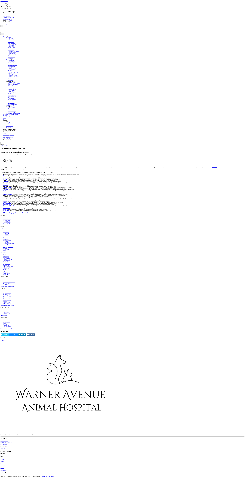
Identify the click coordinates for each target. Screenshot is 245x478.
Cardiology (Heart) (12, 96)
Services (5, 36)
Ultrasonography (11, 98)
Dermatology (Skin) (12, 95)
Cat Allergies (10, 38)
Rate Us (2, 453)
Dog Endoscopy (11, 66)
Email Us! (3, 448)
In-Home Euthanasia (12, 82)
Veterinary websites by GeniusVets (48, 476)
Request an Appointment (5, 23)
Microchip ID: (6, 201)
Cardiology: (5, 181)
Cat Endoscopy (11, 45)
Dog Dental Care (11, 62)
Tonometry (10, 97)
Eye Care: (5, 190)
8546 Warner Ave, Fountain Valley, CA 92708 (8, 17)
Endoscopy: (5, 189)
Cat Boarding (11, 85)
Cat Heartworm (11, 48)
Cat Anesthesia (11, 39)
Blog (4, 119)
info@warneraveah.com (8, 19)
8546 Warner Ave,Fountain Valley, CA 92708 (6, 441)
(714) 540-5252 (9, 20)
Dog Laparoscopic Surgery (13, 72)
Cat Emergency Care (12, 44)
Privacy (2, 468)
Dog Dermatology (12, 63)
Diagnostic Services (12, 89)
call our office (214, 167)
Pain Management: (7, 203)
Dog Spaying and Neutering (14, 76)
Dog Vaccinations (11, 78)
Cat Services (8, 37)
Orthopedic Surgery (12, 111)
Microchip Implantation (13, 84)
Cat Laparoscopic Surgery (13, 51)
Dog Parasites (11, 74)
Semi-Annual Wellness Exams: (9, 205)
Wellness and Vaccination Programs (13, 113)
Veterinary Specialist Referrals (14, 83)
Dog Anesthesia (11, 61)
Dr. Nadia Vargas (6, 220)
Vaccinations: (6, 210)
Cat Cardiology (11, 40)
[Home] (6, 9)
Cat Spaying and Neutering (13, 54)
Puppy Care (10, 80)
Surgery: (5, 209)
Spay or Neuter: (6, 208)
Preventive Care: (6, 204)
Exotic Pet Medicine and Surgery (12, 100)
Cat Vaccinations (11, 57)
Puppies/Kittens (11, 103)
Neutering (10, 109)
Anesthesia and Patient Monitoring (13, 86)
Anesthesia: (5, 175)
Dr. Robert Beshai (6, 218)
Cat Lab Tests (11, 50)
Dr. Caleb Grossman (7, 219)
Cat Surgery (10, 55)
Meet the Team (9, 116)
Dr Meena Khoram (7, 222)
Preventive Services (10, 105)
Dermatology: (6, 185)
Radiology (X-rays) (12, 92)
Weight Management (12, 104)
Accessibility (3, 470)
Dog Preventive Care (12, 75)
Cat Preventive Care (12, 53)
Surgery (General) (11, 107)
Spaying (9, 108)
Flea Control (10, 93)
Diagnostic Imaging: (7, 187)
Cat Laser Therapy (12, 52)
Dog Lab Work (11, 70)
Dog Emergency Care (12, 65)
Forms (4, 118)
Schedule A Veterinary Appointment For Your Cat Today (15, 213)
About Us (5, 115)
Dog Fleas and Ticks (12, 68)
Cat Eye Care (11, 46)
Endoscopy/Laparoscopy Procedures (10, 114)
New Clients (8, 127)
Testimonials (3, 463)
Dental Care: (6, 183)
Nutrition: (5, 202)
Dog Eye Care (11, 67)
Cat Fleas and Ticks (12, 47)
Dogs (9, 123)
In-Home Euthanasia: (7, 194)
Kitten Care (10, 58)
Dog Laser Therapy (12, 73)
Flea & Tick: (6, 191)
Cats (9, 122)
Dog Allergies (11, 60)
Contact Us (3, 465)
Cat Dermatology (11, 43)
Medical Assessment (12, 99)
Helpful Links (8, 124)
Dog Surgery (10, 77)
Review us (3, 340)
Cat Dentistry (11, 42)
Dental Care (10, 91)
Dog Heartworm (11, 69)
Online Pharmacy (4, 1)
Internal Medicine (11, 90)
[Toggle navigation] (2, 26)
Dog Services (8, 59)
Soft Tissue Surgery (12, 112)
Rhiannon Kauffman (7, 223)
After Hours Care (9, 126)
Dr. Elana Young (6, 221)
